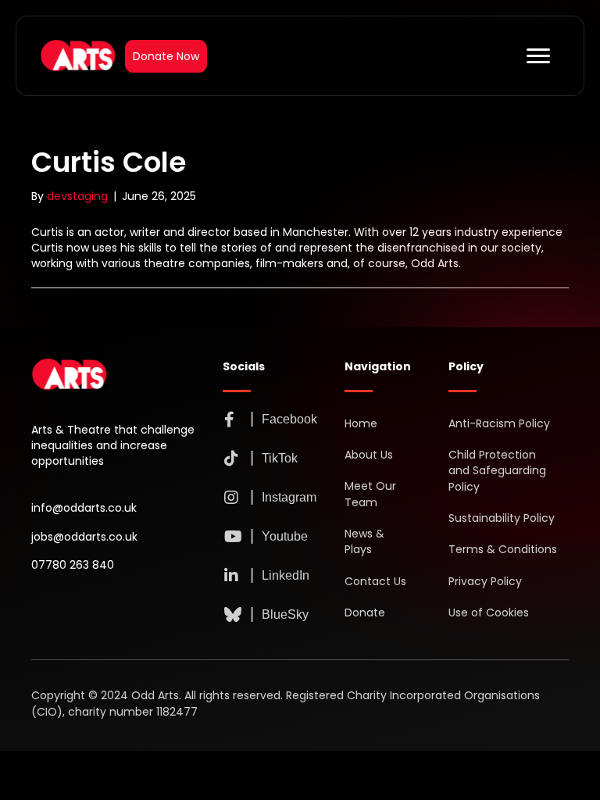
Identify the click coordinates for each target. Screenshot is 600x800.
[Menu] (538, 56)
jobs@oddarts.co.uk (84, 537)
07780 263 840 (72, 565)
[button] (230, 419)
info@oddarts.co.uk (84, 508)
